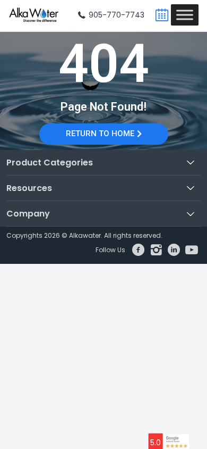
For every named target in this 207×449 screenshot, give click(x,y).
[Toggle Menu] (184, 15)
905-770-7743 (115, 15)
